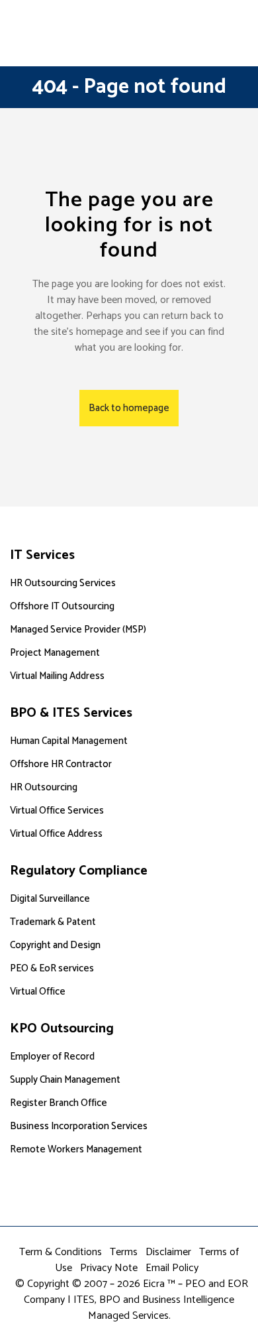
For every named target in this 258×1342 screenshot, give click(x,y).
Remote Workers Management (76, 1149)
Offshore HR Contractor (61, 764)
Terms (124, 1252)
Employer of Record (52, 1056)
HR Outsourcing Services (63, 583)
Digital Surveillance (50, 898)
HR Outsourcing (43, 787)
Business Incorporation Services (79, 1126)
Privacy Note (109, 1268)
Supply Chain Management (65, 1079)
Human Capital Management (69, 741)
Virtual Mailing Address (57, 676)
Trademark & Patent (53, 922)
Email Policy (172, 1268)
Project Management (55, 652)
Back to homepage (129, 408)
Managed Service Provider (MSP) (78, 629)
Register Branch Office (58, 1103)
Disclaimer (168, 1252)
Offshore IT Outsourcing (62, 606)
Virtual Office (37, 991)
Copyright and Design (55, 945)
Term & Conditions (60, 1252)
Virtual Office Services (57, 810)
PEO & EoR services (52, 968)
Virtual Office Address (56, 833)
